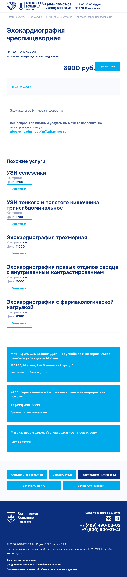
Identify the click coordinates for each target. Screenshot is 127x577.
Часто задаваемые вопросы (99, 474)
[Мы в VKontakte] (108, 518)
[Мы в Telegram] (117, 518)
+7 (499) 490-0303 (25, 405)
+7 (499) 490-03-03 (57, 4)
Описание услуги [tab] (20, 87)
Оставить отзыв (62, 474)
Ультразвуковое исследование (40, 56)
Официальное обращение (27, 474)
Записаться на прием (91, 485)
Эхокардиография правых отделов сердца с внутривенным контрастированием (62, 270)
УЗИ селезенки (26, 172)
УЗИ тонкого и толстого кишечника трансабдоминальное (53, 205)
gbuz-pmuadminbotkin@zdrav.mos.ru (38, 132)
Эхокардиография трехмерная (47, 237)
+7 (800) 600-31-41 (57, 8)
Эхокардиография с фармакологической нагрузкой (60, 305)
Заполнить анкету (34, 485)
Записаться (108, 66)
